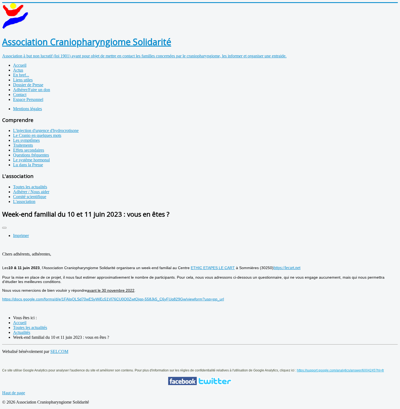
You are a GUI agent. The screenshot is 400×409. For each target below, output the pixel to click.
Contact (19, 94)
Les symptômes (26, 140)
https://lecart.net (286, 267)
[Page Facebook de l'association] (182, 383)
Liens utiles (23, 80)
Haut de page (13, 392)
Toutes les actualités (30, 186)
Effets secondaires (28, 150)
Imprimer (21, 235)
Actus (18, 70)
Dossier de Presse (28, 84)
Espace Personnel (28, 99)
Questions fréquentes (31, 155)
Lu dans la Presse (28, 164)
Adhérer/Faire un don (31, 89)
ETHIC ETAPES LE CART (213, 268)
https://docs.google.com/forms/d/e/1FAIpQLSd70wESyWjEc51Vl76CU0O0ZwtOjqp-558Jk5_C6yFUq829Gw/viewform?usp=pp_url (113, 299)
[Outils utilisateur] (4, 228)
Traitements (23, 145)
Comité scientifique (29, 196)
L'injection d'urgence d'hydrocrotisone (46, 130)
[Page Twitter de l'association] (215, 383)
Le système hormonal (31, 160)
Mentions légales (27, 108)
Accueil (19, 65)
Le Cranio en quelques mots (37, 135)
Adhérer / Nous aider (31, 191)
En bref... (21, 75)
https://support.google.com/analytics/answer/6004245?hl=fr (340, 370)
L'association (24, 201)
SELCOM (59, 351)
